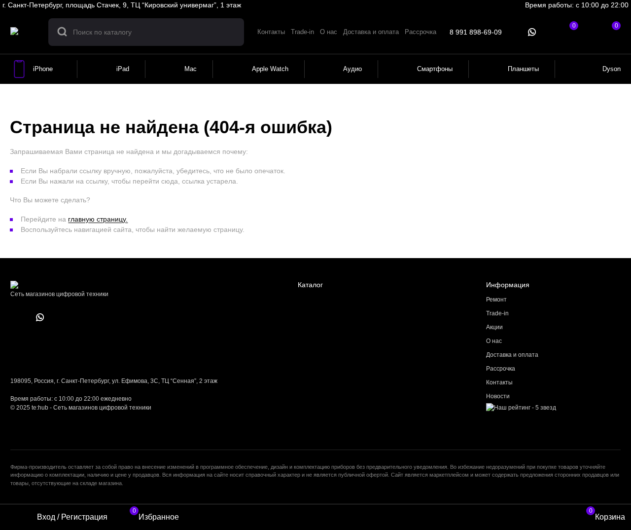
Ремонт (496, 299)
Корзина (607, 515)
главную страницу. (98, 219)
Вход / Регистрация (72, 517)
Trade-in (497, 313)
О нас (494, 341)
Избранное (156, 515)
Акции (494, 327)
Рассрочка (500, 368)
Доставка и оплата (512, 354)
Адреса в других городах (283, 5)
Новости (498, 396)
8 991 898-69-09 (476, 32)
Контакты (499, 382)
